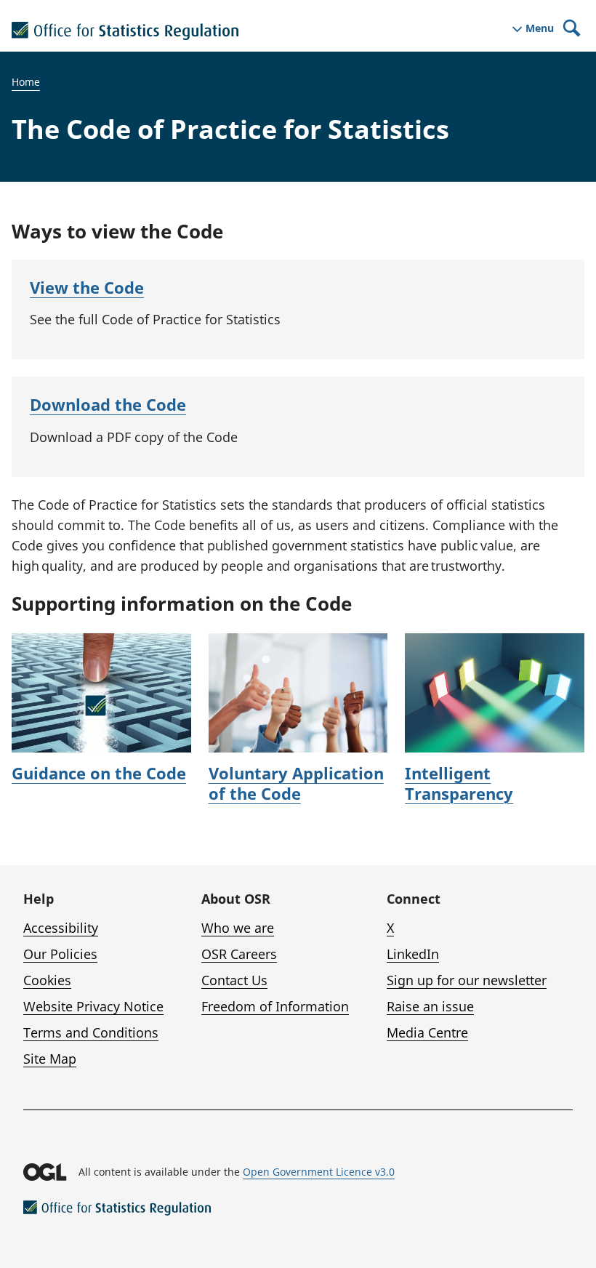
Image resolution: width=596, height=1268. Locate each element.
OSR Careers (239, 954)
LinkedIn (413, 954)
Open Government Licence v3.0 (319, 1172)
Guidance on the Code (99, 773)
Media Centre (427, 1032)
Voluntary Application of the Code (296, 783)
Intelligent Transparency (459, 783)
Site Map (49, 1058)
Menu (539, 28)
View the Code (87, 287)
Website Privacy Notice (93, 1006)
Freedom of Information (275, 1006)
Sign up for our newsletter (467, 980)
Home (26, 82)
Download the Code (108, 404)
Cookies (47, 980)
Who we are (237, 927)
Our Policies (60, 954)
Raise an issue (430, 1006)
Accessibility (60, 927)
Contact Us (234, 980)
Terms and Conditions (90, 1032)
